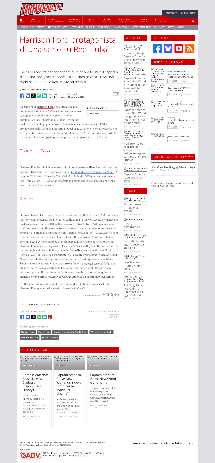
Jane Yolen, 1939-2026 (178, 136)
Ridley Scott (54, 27)
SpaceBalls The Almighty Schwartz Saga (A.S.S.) (173, 169)
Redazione (177, 443)
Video (144, 20)
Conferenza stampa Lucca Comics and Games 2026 (172, 184)
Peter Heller (77, 27)
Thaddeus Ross (98, 108)
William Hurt (94, 167)
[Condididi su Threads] (33, 95)
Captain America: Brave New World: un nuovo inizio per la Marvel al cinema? (69, 384)
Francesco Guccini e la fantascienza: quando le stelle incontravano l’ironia (180, 74)
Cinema (56, 20)
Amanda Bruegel (121, 27)
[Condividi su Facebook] (22, 95)
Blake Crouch (104, 27)
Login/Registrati (188, 13)
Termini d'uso (139, 443)
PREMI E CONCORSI (174, 101)
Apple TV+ (41, 27)
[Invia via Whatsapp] (38, 95)
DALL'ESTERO (172, 133)
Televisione (32, 304)
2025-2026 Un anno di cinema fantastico (178, 89)
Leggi (174, 81)
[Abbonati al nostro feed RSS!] (190, 49)
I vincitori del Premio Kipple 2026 (133, 265)
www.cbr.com (53, 304)
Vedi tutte (189, 157)
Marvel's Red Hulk (97, 241)
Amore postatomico (132, 225)
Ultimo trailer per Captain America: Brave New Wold (135, 56)
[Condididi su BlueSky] (27, 95)
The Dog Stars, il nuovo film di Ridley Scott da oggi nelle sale (134, 290)
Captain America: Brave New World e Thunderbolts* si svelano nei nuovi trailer (135, 84)
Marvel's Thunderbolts (58, 176)
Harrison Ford (45, 107)
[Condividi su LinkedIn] (44, 95)
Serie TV (74, 20)
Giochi (107, 20)
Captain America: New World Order (92, 172)
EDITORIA (171, 117)
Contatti (191, 443)
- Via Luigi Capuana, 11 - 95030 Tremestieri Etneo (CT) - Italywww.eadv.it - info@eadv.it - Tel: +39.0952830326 (73, 454)
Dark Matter (160, 27)
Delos (160, 20)
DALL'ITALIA (172, 69)
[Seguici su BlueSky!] (168, 49)
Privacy (153, 443)
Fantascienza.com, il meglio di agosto (136, 207)
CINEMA (60, 365)
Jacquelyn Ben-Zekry (141, 27)
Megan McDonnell (177, 27)
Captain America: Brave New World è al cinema (103, 378)
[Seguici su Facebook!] (157, 49)
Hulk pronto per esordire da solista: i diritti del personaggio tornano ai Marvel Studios (135, 152)
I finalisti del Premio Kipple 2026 (180, 105)
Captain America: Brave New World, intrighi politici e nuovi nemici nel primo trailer (135, 116)
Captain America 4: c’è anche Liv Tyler (135, 177)
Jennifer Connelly (69, 250)
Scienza (90, 20)
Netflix (66, 27)
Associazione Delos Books (37, 445)
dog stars (90, 27)
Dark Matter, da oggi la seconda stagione (134, 244)
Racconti (126, 20)
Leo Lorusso (56, 96)
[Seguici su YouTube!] (179, 49)
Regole (164, 443)
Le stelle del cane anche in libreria (180, 121)
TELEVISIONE (30, 365)
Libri (36, 20)
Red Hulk (95, 113)
